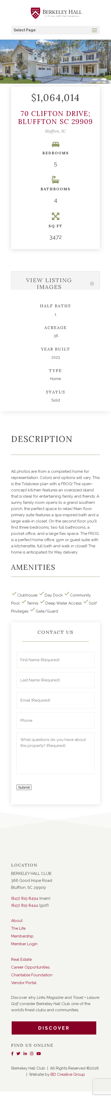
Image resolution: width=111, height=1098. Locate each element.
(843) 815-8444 (24, 905)
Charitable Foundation (31, 975)
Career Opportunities (30, 967)
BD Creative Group (68, 1074)
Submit (24, 787)
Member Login (24, 944)
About (16, 920)
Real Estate (21, 959)
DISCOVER (54, 1028)
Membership (22, 936)
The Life (18, 928)
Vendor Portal (23, 982)
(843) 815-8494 (24, 898)
